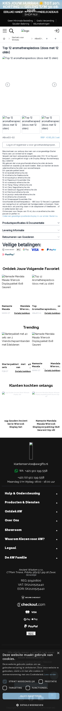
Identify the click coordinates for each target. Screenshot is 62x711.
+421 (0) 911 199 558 (31, 477)
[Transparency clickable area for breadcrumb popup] (22, 38)
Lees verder (50, 674)
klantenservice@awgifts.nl (31, 464)
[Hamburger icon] (5, 30)
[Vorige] (47, 39)
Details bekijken (22, 313)
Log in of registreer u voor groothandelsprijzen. (31, 145)
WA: (33, 470)
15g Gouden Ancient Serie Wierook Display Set (15, 423)
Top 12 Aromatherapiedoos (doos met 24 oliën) (46, 309)
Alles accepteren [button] (31, 696)
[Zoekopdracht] (11, 31)
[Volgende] (55, 39)
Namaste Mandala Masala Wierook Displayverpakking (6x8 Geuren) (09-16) (46, 425)
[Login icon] (56, 30)
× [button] (58, 653)
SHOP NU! (31, 14)
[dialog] (31, 680)
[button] (31, 705)
